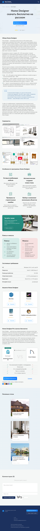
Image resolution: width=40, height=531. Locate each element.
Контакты (16, 518)
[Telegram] (9, 384)
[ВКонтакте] (3, 384)
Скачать (30, 378)
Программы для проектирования (17, 525)
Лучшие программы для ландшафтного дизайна (20, 527)
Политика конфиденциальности (20, 520)
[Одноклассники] (4, 384)
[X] (6, 384)
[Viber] (8, 384)
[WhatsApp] (11, 384)
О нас (15, 517)
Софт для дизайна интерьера (16, 524)
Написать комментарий (9, 497)
